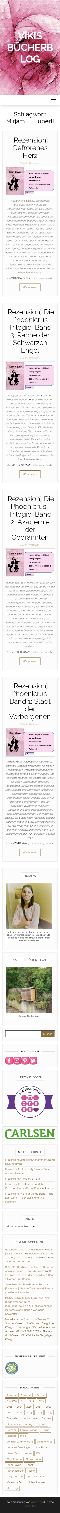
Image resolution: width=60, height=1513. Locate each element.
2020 (49, 1406)
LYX (38, 1453)
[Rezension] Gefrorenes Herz (30, 147)
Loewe (28, 1453)
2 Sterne (12, 1395)
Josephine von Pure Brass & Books (25, 1284)
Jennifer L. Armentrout (20, 1441)
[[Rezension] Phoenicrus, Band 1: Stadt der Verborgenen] (30, 742)
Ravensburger (15, 1470)
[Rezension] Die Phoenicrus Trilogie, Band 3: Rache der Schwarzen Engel (30, 331)
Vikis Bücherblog (30, 47)
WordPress (37, 1502)
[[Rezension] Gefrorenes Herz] (30, 180)
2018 (29, 1406)
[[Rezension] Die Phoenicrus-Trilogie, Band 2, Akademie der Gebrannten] (30, 562)
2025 (49, 1412)
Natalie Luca (33, 1459)
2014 (31, 1400)
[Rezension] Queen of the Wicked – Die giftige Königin (28, 1335)
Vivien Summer (36, 1482)
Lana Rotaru (42, 1447)
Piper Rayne (14, 1464)
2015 (41, 1400)
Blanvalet (12, 1418)
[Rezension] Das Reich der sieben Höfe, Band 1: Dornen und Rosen (29, 1257)
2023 (29, 1412)
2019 (39, 1406)
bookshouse (29, 1418)
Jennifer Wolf (45, 1441)
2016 (9, 1406)
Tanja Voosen (15, 1476)
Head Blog (30, 1506)
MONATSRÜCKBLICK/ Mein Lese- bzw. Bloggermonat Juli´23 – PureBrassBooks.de (27, 1302)
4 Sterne (40, 1395)
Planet (29, 1464)
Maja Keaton (14, 1459)
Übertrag (12, 1488)
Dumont (41, 1424)
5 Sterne (12, 1400)
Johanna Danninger (18, 1447)
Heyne (45, 1430)
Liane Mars (13, 1453)
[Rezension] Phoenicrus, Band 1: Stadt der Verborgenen (30, 701)
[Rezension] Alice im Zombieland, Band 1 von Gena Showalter (28, 1309)
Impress (11, 1435)
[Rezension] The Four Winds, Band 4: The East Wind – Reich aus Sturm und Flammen (29, 1197)
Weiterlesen (30, 287)
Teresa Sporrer (35, 1476)
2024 (39, 1412)
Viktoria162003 (20, 278)
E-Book (23, 163)
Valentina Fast (15, 1482)
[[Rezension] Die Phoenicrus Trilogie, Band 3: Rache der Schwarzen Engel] (30, 375)
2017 (19, 1406)
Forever (11, 1430)
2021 (9, 1412)
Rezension (34, 163)
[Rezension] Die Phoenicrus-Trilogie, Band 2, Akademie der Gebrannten (30, 518)
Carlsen (46, 1418)
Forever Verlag (29, 1430)
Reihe (31, 1470)
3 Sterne (26, 1395)
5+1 (22, 1400)
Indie (23, 1435)
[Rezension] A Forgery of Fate (22, 1178)
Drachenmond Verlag (19, 1424)
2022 (19, 1412)
